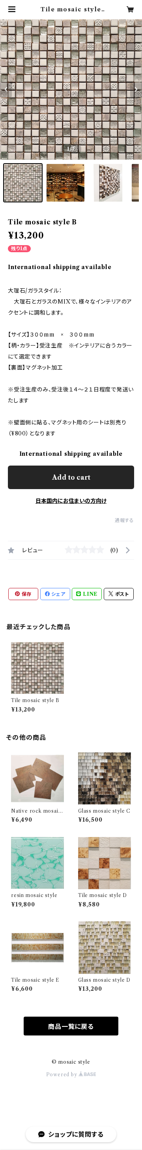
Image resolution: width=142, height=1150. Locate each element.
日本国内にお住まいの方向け (71, 500)
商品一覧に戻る (71, 1026)
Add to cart (71, 477)
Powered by (62, 1074)
